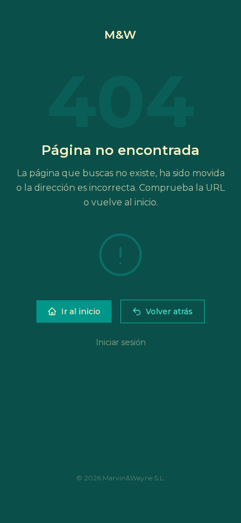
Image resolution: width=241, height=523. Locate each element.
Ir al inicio (80, 311)
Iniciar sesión (121, 342)
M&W (120, 35)
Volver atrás (169, 311)
